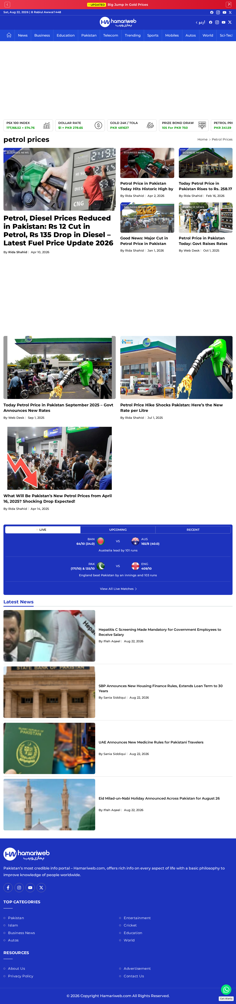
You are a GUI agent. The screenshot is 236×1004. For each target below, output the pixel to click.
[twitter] (230, 12)
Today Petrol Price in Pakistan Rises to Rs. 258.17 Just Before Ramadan (205, 189)
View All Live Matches (117, 589)
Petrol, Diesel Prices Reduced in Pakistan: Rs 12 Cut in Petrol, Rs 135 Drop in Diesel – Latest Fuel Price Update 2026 (58, 230)
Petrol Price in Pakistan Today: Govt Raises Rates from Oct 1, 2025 (203, 243)
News (23, 35)
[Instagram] (218, 12)
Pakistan (89, 35)
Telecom (110, 35)
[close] (229, 4)
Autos (191, 35)
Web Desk (192, 250)
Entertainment (137, 918)
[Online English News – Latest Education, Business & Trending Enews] (118, 22)
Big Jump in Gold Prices (120, 5)
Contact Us (134, 976)
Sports (153, 35)
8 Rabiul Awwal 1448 (46, 12)
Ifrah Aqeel (111, 641)
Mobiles (172, 35)
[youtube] (224, 12)
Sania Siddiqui (114, 697)
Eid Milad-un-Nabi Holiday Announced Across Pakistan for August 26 (159, 798)
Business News (18, 152)
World (208, 35)
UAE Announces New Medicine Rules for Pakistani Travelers (151, 742)
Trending (133, 35)
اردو (201, 22)
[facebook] (211, 12)
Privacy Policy (20, 976)
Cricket (130, 925)
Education (66, 35)
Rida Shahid (17, 252)
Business (42, 35)
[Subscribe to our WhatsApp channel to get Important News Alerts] (226, 989)
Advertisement (137, 968)
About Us (16, 968)
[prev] (7, 4)
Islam (13, 925)
